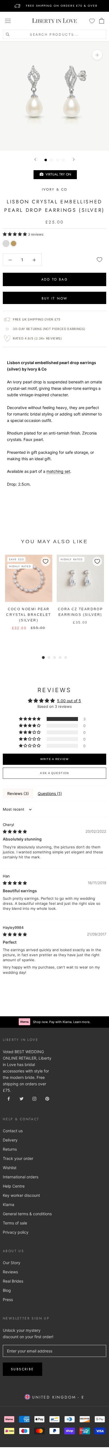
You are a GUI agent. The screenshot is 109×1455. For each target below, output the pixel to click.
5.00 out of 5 (69, 700)
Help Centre (14, 1186)
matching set (58, 471)
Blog (7, 1290)
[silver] (6, 243)
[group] (28, 599)
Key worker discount (21, 1195)
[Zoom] (97, 55)
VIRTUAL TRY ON (57, 174)
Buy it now (55, 298)
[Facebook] (9, 1098)
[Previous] (35, 159)
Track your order (18, 1158)
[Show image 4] (63, 160)
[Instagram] (34, 1098)
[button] (15, 234)
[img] (15, 831)
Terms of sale (15, 1223)
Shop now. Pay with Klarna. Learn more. (61, 1022)
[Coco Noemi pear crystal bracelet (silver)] (28, 578)
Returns (10, 1149)
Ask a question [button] (54, 773)
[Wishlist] (92, 20)
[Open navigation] (8, 20)
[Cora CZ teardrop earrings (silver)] (80, 578)
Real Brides (13, 1281)
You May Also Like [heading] (54, 541)
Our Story (11, 1262)
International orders (20, 1176)
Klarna (8, 1204)
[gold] (13, 243)
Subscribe (22, 1369)
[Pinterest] (47, 1098)
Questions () (50, 793)
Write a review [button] (54, 759)
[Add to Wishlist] (99, 259)
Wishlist (9, 1167)
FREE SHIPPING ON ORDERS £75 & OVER (62, 6)
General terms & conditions (27, 1213)
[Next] (74, 159)
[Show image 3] (57, 160)
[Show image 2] (51, 160)
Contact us (13, 1130)
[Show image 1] (45, 160)
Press (8, 1299)
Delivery (10, 1140)
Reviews (10, 1271)
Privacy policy (16, 1232)
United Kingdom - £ (57, 1397)
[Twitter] (21, 1098)
